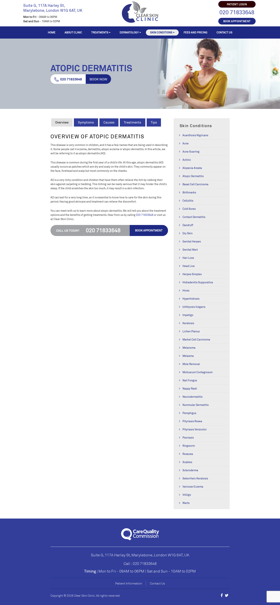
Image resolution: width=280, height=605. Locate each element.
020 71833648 (236, 12)
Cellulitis (187, 200)
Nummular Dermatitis (195, 404)
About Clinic (73, 32)
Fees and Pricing (195, 32)
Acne (185, 143)
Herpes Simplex (192, 274)
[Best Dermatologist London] (140, 11)
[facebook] (222, 595)
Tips (154, 122)
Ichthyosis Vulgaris (193, 306)
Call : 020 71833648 (140, 563)
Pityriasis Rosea (192, 421)
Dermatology (129, 32)
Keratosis (188, 323)
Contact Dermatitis (193, 217)
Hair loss (188, 257)
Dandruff (187, 225)
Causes (108, 122)
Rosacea (187, 453)
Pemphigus (189, 413)
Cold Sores (189, 208)
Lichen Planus (191, 331)
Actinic (186, 159)
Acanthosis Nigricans (195, 135)
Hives (185, 290)
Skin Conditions (161, 32)
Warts (186, 502)
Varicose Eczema (192, 486)
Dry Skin (187, 233)
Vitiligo (186, 494)
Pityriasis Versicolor (194, 429)
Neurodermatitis (192, 396)
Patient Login (237, 4)
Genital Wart (190, 249)
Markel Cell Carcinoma (196, 339)
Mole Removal (191, 364)
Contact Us (224, 32)
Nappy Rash (189, 388)
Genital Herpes (191, 241)
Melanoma (188, 347)
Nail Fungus (189, 380)
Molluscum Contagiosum (197, 372)
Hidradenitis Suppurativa (197, 282)
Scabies (187, 462)
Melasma (188, 355)
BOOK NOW (98, 79)
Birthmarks (189, 192)
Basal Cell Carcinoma (195, 184)
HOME (51, 32)
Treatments (99, 32)
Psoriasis (188, 437)
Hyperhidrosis (190, 298)
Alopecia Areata (192, 167)
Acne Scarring (190, 151)
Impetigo (187, 315)
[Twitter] (227, 595)
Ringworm (188, 445)
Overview (62, 122)
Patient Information (128, 583)
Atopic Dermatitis (193, 176)
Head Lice (188, 266)
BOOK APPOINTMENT (237, 21)
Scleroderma (190, 470)
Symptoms (86, 122)
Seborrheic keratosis (195, 478)
